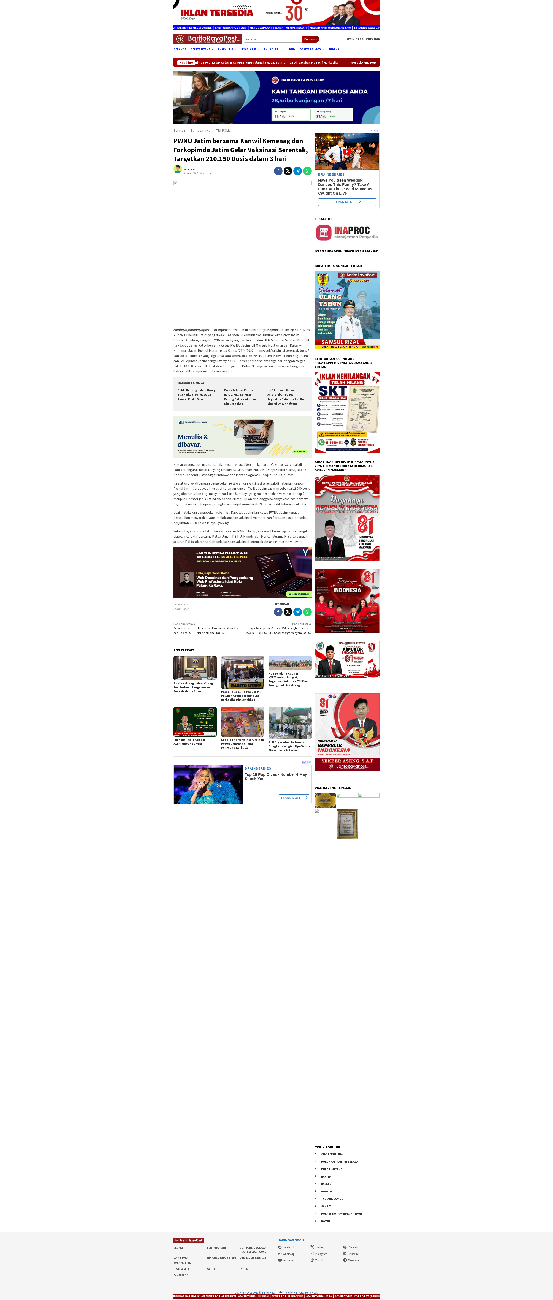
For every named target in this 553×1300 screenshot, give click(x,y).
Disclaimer (181, 1269)
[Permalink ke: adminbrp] (179, 171)
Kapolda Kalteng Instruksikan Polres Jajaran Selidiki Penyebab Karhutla (242, 743)
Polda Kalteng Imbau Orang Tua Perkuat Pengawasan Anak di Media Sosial (196, 394)
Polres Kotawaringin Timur (341, 1214)
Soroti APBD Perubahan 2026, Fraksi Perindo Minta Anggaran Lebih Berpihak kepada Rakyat (261, 63)
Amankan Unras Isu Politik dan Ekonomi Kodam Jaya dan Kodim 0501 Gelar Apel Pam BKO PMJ (206, 628)
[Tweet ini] (288, 171)
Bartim (326, 1176)
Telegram (353, 1260)
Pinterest (353, 1247)
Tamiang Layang (332, 1199)
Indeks (244, 1269)
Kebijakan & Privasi (253, 1258)
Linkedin (353, 1254)
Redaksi (178, 1248)
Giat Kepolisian (332, 1154)
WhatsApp (289, 1254)
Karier (211, 1269)
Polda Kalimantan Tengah (340, 1162)
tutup (281, 1291)
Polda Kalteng (331, 1169)
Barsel (326, 1184)
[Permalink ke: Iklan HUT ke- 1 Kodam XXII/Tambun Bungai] (195, 721)
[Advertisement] (242, 293)
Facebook (289, 1247)
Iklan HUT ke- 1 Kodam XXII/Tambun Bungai (189, 742)
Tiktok (319, 1260)
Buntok (327, 1191)
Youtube (288, 1260)
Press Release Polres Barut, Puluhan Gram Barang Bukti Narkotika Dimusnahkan (241, 695)
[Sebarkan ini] (278, 171)
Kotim (325, 1221)
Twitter (319, 1247)
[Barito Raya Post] (207, 39)
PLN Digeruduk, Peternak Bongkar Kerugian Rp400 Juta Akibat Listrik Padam (290, 746)
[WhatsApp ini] (307, 171)
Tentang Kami (216, 1248)
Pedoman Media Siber (221, 1258)
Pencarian (310, 39)
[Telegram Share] (297, 171)
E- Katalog (181, 1275)
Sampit (326, 1206)
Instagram (321, 1254)
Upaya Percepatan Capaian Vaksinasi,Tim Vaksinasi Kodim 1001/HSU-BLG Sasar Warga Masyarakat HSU (279, 628)
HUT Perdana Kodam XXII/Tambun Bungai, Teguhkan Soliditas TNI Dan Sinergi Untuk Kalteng (288, 679)
